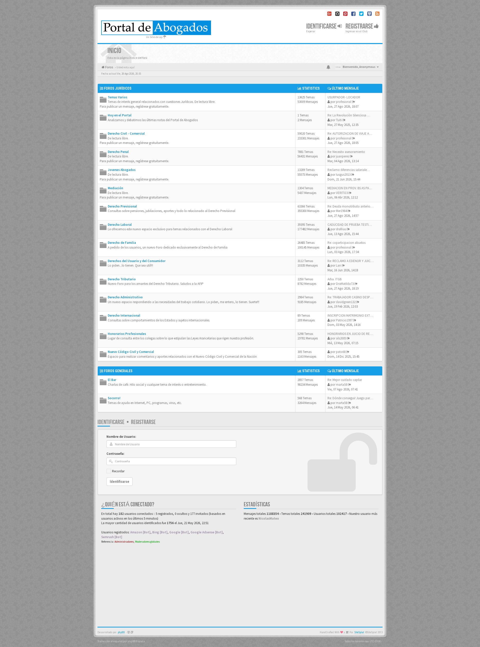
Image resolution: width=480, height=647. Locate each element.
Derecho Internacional (124, 315)
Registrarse (360, 26)
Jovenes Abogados (122, 170)
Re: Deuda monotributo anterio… (351, 206)
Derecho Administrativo (125, 297)
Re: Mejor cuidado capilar (345, 380)
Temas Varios (117, 97)
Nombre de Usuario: (121, 437)
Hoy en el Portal (120, 115)
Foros (108, 67)
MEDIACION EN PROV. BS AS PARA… (352, 188)
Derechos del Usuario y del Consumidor (137, 261)
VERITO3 (342, 193)
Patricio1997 (344, 320)
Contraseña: (115, 454)
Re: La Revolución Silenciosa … (349, 115)
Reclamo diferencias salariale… (349, 170)
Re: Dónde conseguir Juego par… (350, 398)
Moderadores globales (147, 541)
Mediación (115, 188)
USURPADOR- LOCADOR (344, 97)
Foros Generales (118, 371)
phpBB (121, 632)
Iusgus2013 (343, 174)
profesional (343, 102)
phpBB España (136, 641)
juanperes (342, 156)
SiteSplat (359, 632)
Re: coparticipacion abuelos (347, 243)
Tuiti (339, 120)
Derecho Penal (118, 152)
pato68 (341, 352)
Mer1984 (341, 211)
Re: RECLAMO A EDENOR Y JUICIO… (352, 261)
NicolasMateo (268, 518)
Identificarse (111, 422)
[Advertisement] (240, 584)
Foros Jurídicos (118, 88)
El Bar (112, 380)
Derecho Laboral (120, 225)
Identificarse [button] (322, 26)
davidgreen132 (346, 302)
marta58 (341, 384)
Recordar (118, 471)
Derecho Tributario (122, 279)
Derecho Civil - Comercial (126, 133)
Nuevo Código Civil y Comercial (131, 352)
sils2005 (341, 338)
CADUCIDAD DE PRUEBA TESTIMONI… (353, 225)
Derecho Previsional (122, 206)
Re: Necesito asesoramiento (346, 152)
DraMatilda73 (345, 284)
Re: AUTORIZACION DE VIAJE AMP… (352, 133)
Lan (338, 265)
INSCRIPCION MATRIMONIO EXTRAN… (353, 315)
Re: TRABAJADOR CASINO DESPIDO (351, 297)
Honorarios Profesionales (127, 334)
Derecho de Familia (122, 243)
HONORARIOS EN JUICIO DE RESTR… (353, 334)
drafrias (341, 229)
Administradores (124, 541)
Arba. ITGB (335, 279)
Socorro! (114, 398)
